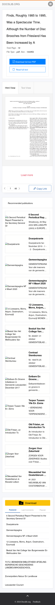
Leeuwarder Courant (14, 584)
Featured (12, 510)
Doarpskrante (36, 238)
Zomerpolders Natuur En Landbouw (21, 576)
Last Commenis (28, 510)
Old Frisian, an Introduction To (37, 426)
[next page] (19, 188)
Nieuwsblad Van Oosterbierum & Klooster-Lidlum (37, 473)
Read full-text (22, 69)
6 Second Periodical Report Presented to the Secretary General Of (38, 216)
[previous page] (5, 188)
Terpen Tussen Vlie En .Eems (37, 402)
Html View (10, 87)
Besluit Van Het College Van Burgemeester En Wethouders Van (38, 330)
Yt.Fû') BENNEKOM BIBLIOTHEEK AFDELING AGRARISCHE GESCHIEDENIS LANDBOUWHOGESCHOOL (25, 564)
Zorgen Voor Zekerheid (35, 450)
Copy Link (41, 188)
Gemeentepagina (38, 259)
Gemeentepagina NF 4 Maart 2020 (38, 282)
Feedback (36, 602)
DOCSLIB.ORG (11, 4)
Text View (26, 87)
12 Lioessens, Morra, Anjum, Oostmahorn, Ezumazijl (36, 306)
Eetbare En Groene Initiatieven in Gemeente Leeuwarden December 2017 (37, 378)
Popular (43, 510)
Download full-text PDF (26, 61)
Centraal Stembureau (35, 354)
